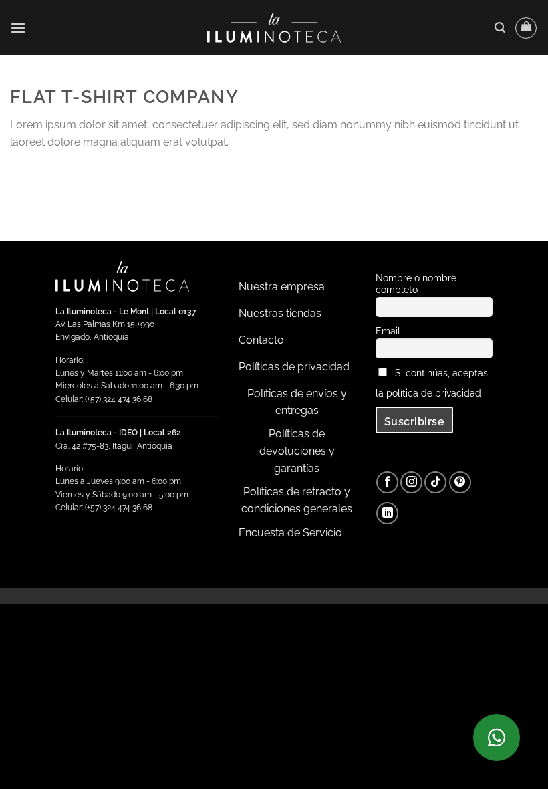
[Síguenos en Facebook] (387, 482)
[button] (18, 27)
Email (388, 330)
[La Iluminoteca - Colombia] (274, 28)
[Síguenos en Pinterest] (460, 482)
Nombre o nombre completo (416, 283)
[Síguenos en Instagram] (411, 482)
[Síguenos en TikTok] (435, 482)
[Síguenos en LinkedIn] (387, 513)
